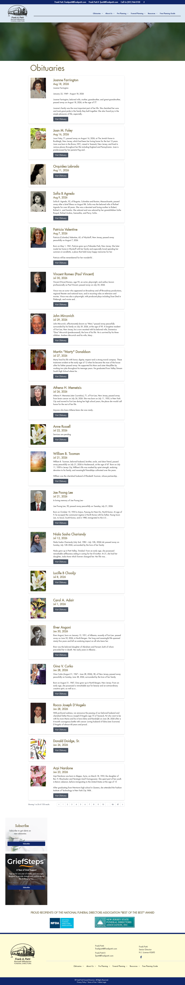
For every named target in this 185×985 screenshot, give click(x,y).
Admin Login (102, 982)
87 (118, 804)
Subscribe (26, 844)
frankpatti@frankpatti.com (106, 948)
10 (103, 804)
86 (113, 804)
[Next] (123, 804)
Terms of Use (92, 982)
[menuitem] (98, 13)
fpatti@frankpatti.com (104, 956)
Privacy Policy (81, 982)
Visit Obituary (60, 119)
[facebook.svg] (141, 957)
